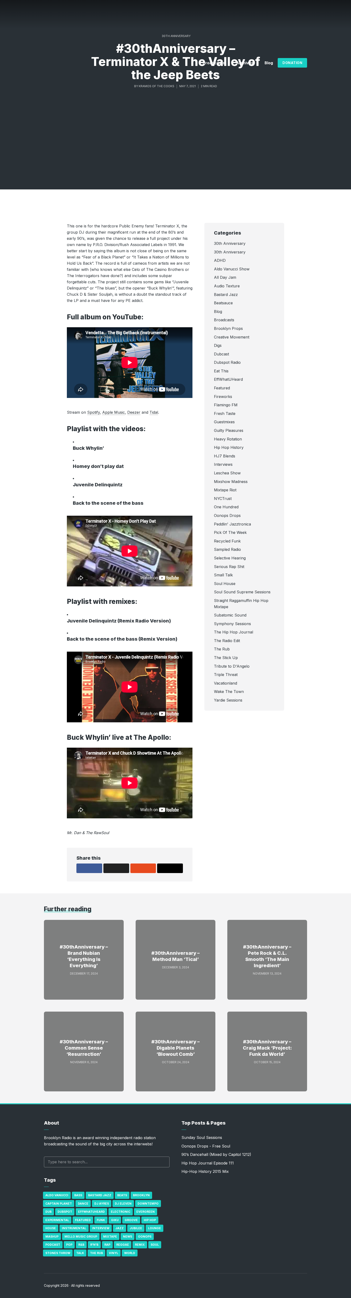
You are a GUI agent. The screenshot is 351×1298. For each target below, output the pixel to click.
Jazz (119, 1228)
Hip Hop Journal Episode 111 (207, 1163)
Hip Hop (150, 1220)
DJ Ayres (101, 1203)
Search (164, 1162)
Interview (100, 1228)
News (127, 1236)
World (129, 1253)
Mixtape (110, 1236)
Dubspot (65, 1211)
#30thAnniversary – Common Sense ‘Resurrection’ (84, 1048)
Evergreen (145, 1211)
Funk (101, 1220)
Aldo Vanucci (56, 1195)
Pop (69, 1244)
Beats (122, 1195)
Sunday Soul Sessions (201, 1137)
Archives (244, 62)
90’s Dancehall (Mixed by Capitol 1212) (216, 1154)
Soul (155, 1244)
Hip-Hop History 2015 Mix (205, 1171)
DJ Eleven (123, 1203)
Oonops (144, 1236)
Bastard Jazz (99, 1195)
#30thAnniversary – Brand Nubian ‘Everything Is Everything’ (84, 956)
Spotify (93, 412)
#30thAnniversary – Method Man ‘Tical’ (175, 956)
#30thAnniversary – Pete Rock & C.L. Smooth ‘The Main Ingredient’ (267, 956)
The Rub (96, 1253)
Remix (140, 1244)
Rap (107, 1244)
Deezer (133, 412)
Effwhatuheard (91, 1211)
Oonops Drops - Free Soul (205, 1146)
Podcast (52, 1244)
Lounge (154, 1228)
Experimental (57, 1220)
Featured (83, 1220)
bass (78, 1195)
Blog (269, 62)
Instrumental (74, 1228)
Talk (80, 1253)
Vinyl (113, 1253)
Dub (48, 1211)
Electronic (120, 1211)
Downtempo (148, 1203)
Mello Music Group (80, 1236)
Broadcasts (214, 62)
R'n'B (94, 1244)
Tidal (153, 412)
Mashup (51, 1236)
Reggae (122, 1244)
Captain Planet (58, 1203)
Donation (292, 63)
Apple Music (113, 412)
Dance (83, 1203)
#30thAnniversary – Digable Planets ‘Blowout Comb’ (175, 1048)
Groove (131, 1220)
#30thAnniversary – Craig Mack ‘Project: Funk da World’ (267, 1048)
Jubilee (136, 1228)
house (50, 1228)
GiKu (115, 1220)
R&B (81, 1244)
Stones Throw (57, 1253)
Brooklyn (141, 1195)
